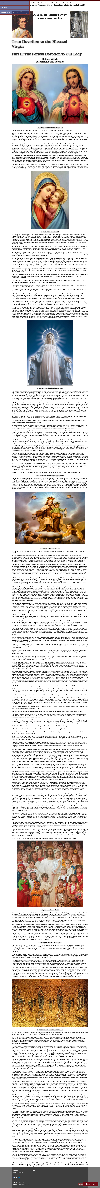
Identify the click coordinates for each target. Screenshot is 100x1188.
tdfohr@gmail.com (18, 1172)
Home (2, 3)
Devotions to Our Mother (7, 12)
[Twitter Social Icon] (16, 1177)
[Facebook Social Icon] (14, 1177)
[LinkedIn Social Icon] (19, 1177)
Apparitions (4, 7)
